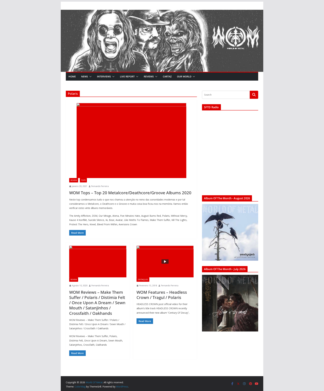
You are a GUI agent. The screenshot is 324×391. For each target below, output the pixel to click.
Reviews (149, 76)
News (84, 76)
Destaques (143, 279)
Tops (83, 180)
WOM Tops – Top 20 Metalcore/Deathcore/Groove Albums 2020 (130, 192)
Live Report (127, 76)
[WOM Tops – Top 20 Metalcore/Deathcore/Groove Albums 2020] (131, 140)
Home (72, 76)
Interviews (104, 76)
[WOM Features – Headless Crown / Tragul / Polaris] (165, 261)
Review (74, 180)
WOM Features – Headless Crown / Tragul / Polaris (162, 294)
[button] (90, 76)
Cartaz (167, 76)
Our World (184, 76)
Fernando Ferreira (100, 186)
